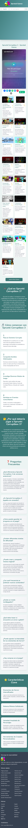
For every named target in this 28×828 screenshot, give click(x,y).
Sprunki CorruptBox (19, 775)
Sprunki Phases (18, 793)
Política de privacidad (6, 773)
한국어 (2, 812)
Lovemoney (3, 789)
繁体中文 (3, 819)
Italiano (2, 810)
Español (3, 806)
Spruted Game (18, 773)
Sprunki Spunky (18, 795)
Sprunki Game (4, 775)
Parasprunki (17, 789)
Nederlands (17, 812)
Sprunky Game (4, 777)
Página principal (4, 771)
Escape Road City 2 (5, 785)
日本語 (15, 810)
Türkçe (2, 816)
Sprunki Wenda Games (6, 797)
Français (16, 806)
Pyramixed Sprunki (5, 791)
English (16, 804)
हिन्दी (2, 808)
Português (3, 814)
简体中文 (16, 816)
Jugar (22, 92)
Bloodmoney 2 (18, 783)
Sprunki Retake (4, 793)
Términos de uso (18, 771)
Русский (16, 814)
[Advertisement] (14, 26)
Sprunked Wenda (5, 795)
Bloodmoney (4, 783)
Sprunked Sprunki (18, 791)
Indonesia (16, 808)
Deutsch (3, 804)
